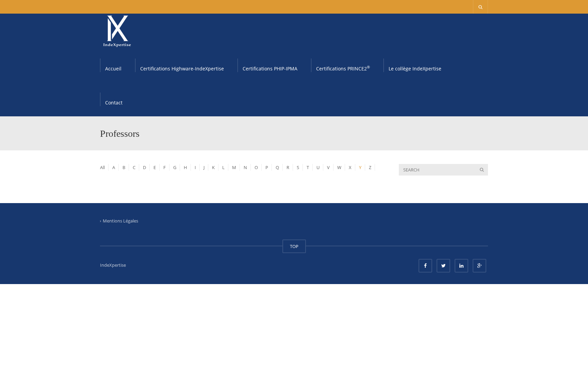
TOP (294, 246)
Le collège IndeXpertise (415, 68)
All (102, 167)
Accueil (113, 68)
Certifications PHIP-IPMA (270, 68)
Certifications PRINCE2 (343, 68)
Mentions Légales (120, 221)
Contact (113, 102)
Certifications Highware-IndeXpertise (182, 68)
